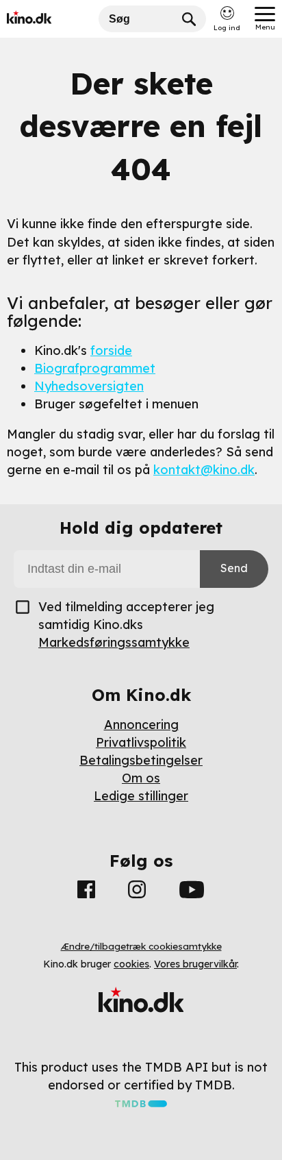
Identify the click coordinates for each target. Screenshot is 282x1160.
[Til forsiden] (49, 18)
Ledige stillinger (141, 796)
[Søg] (189, 18)
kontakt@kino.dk (204, 470)
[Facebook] (86, 891)
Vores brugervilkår (195, 964)
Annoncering (141, 724)
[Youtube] (192, 891)
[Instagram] (137, 891)
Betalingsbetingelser (141, 760)
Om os (141, 778)
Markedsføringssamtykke (114, 642)
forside (111, 350)
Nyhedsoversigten (89, 386)
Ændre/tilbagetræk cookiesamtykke (141, 946)
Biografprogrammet (94, 368)
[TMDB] (141, 1103)
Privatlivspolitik (141, 742)
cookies (131, 964)
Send (234, 568)
